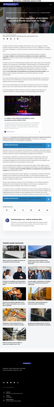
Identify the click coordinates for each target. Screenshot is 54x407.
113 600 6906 (9, 397)
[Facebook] (4, 39)
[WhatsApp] (18, 39)
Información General (45, 12)
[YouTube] (14, 382)
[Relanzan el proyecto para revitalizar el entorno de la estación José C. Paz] (14, 334)
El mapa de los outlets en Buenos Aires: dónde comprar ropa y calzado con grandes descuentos (39, 262)
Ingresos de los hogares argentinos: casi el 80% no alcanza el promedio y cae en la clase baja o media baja (14, 304)
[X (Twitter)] (7, 39)
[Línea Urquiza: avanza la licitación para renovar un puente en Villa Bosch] (39, 293)
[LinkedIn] (11, 39)
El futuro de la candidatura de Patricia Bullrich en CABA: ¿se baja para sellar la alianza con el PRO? (14, 283)
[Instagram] (11, 382)
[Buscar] (50, 4)
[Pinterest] (23, 210)
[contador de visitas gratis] (8, 387)
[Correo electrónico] (47, 210)
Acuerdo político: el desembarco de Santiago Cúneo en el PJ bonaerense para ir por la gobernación (39, 283)
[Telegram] (14, 39)
